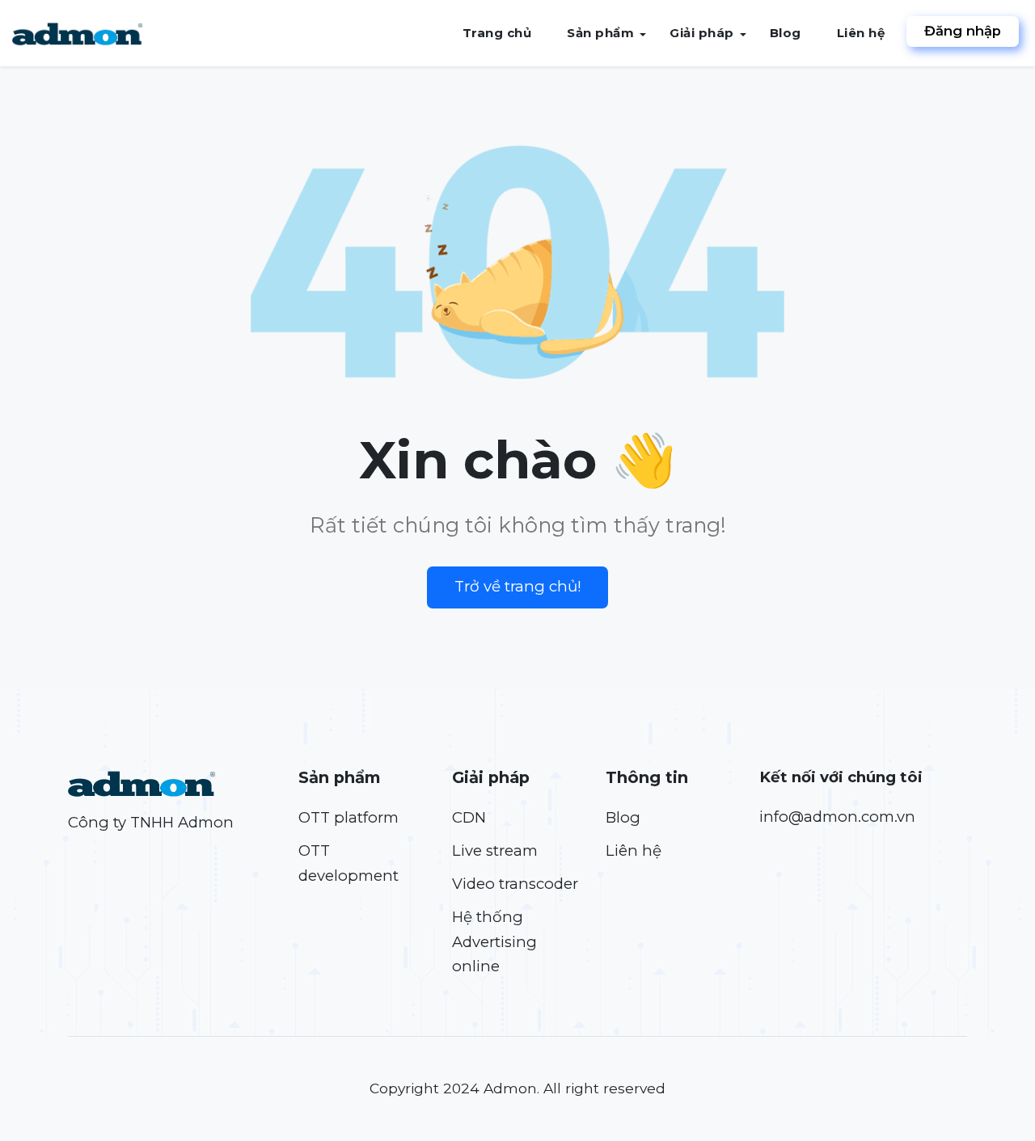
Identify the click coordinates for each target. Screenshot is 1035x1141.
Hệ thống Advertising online (494, 941)
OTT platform (348, 817)
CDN (469, 817)
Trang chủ (497, 32)
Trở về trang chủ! (517, 586)
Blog (785, 32)
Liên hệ (861, 32)
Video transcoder (515, 883)
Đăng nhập (962, 31)
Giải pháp (702, 32)
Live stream (495, 850)
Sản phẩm (600, 32)
